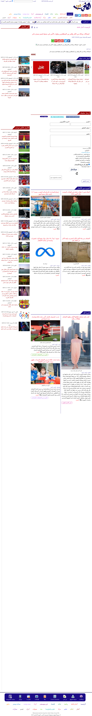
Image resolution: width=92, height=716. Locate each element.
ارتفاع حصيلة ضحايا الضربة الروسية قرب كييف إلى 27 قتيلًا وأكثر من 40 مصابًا (58, 81)
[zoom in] (32, 27)
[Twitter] (57, 117)
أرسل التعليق (86, 181)
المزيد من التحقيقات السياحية (39, 354)
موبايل (20, 699)
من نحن (65, 699)
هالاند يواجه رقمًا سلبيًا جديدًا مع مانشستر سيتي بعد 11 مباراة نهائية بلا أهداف (9, 260)
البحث (34, 1)
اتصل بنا (29, 699)
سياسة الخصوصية (10, 699)
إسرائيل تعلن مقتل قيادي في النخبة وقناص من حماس (57, 22)
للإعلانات (37, 699)
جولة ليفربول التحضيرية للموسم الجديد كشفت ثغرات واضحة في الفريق (9, 138)
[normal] (34, 27)
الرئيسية (87, 27)
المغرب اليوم (9, 1)
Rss (45, 699)
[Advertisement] (37, 8)
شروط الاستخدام (85, 152)
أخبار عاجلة (80, 27)
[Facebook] (73, 117)
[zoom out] (37, 27)
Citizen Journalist (55, 699)
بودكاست (81, 699)
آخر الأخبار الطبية (66, 402)
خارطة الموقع (73, 699)
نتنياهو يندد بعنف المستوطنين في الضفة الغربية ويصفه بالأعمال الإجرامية (9, 73)
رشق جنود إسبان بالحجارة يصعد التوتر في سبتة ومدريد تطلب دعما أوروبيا (9, 95)
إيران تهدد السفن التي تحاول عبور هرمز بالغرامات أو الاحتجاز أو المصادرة (9, 271)
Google (2, 1)
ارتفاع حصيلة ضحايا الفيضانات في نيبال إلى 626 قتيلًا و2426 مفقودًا (75, 81)
